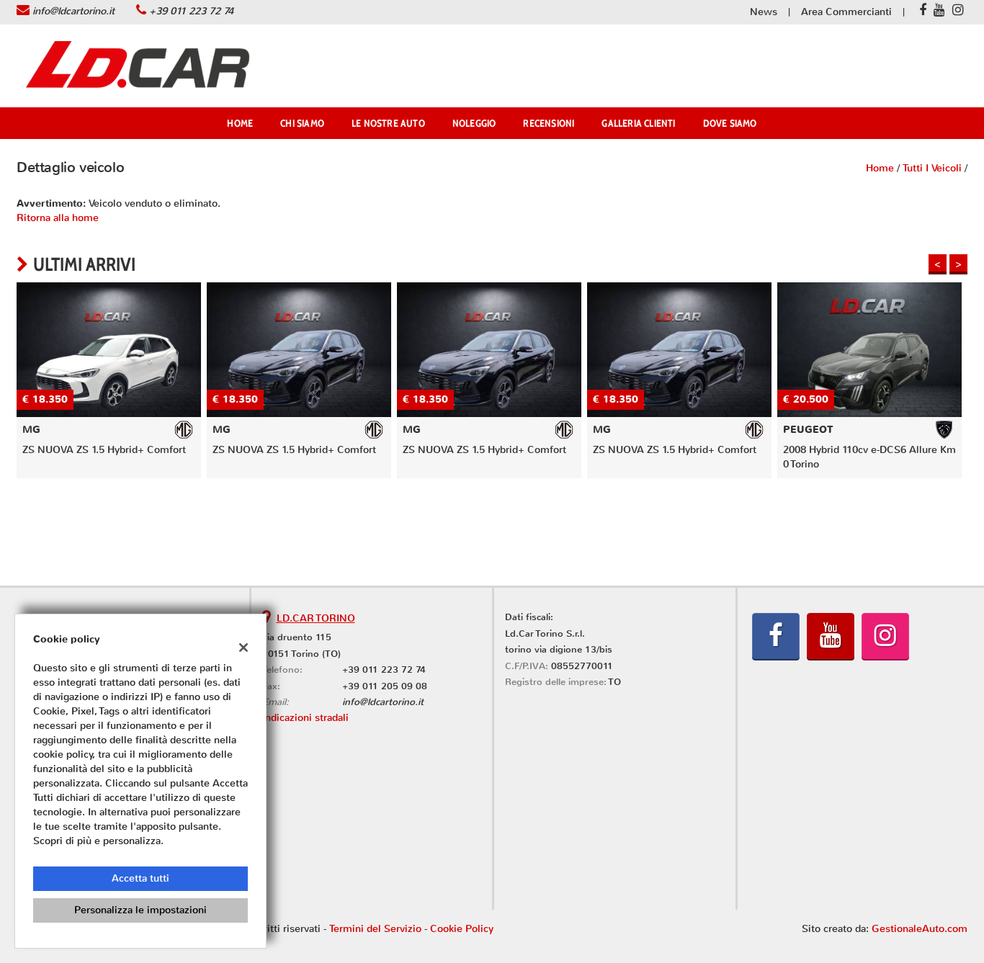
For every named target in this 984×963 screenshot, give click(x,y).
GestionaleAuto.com (919, 929)
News (763, 12)
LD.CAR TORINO (316, 618)
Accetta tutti (140, 878)
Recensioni (548, 123)
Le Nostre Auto (388, 123)
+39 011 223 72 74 (191, 11)
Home (240, 123)
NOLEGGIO (474, 123)
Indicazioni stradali (305, 718)
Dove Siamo (730, 123)
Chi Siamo (302, 123)
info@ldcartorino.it (73, 11)
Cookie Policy (461, 929)
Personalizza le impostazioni (140, 910)
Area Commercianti (846, 12)
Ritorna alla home (58, 218)
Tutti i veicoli (932, 168)
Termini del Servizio (375, 929)
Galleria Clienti (638, 123)
